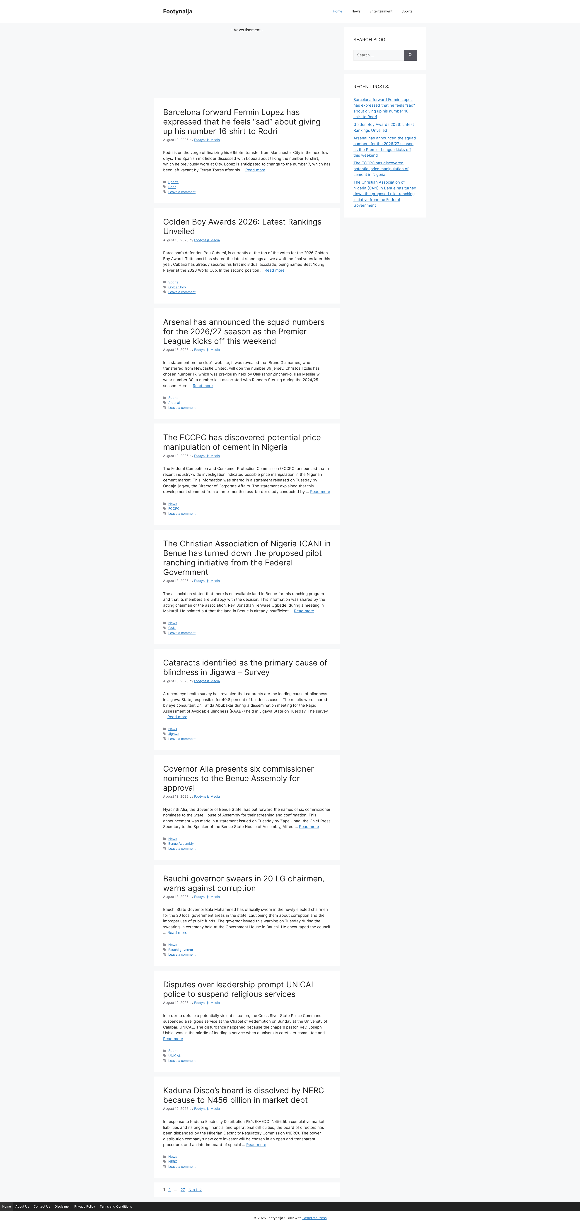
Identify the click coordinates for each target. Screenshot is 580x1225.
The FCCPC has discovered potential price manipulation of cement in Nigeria (242, 442)
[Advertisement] (247, 64)
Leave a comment (182, 192)
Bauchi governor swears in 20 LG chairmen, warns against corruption (243, 883)
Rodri (172, 187)
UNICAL (174, 1056)
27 (183, 1189)
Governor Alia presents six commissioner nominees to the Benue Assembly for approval (238, 778)
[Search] (410, 55)
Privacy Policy (84, 1206)
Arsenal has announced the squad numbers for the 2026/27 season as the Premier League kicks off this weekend (244, 331)
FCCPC (174, 508)
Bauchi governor (180, 950)
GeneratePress (314, 1218)
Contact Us (42, 1206)
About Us (22, 1206)
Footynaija (177, 11)
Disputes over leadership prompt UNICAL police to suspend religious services (239, 989)
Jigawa (173, 734)
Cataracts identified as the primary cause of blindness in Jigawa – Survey (245, 667)
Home (337, 11)
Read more (255, 170)
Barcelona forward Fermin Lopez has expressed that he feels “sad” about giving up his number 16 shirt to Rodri (242, 121)
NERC (172, 1161)
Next (195, 1189)
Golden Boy (177, 287)
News (355, 11)
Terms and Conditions (116, 1206)
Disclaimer (62, 1206)
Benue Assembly (181, 843)
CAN (172, 628)
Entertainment (381, 11)
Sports (406, 11)
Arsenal (174, 402)
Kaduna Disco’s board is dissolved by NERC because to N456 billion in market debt (243, 1095)
